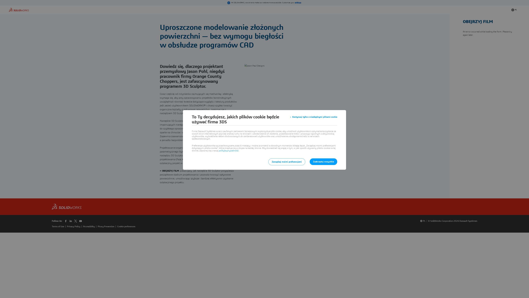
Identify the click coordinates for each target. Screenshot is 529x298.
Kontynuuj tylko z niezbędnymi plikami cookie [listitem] (314, 117)
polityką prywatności (229, 151)
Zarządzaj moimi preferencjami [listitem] (287, 162)
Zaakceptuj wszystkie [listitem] (323, 162)
